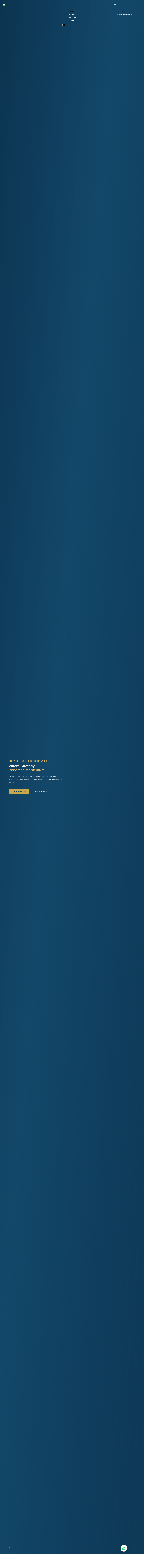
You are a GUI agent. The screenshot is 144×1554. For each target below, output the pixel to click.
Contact (72, 21)
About (71, 14)
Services (72, 17)
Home (71, 11)
